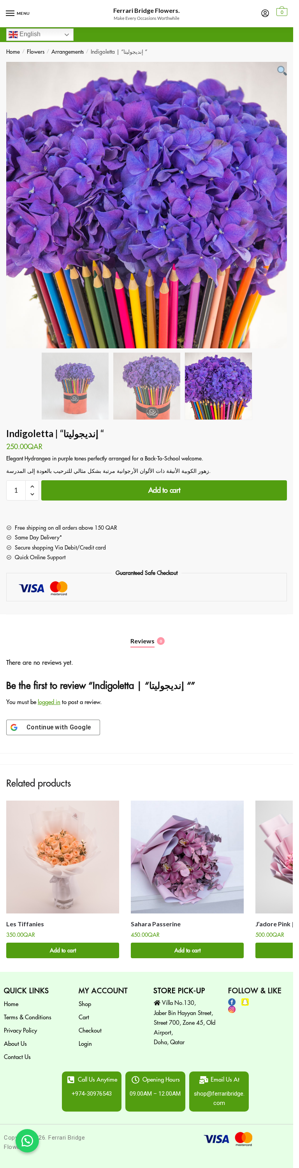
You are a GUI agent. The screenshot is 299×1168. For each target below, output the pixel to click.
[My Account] (265, 14)
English (29, 34)
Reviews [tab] (142, 641)
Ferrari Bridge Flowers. (146, 10)
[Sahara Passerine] (187, 857)
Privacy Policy (20, 1031)
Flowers (35, 51)
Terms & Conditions (27, 1017)
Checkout (90, 1031)
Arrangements (67, 51)
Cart (84, 1017)
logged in (49, 702)
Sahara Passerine (156, 923)
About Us (15, 1044)
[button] (27, 1140)
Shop (85, 1004)
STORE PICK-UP (179, 990)
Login (85, 1044)
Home (13, 51)
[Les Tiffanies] (62, 857)
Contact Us (17, 1057)
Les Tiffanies (25, 923)
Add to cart (164, 490)
